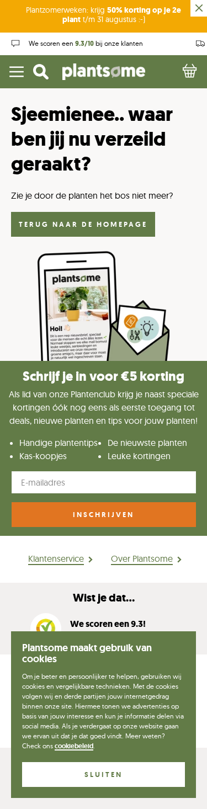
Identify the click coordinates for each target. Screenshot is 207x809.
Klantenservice (56, 558)
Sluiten (103, 774)
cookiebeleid (74, 746)
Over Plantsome (142, 558)
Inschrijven (103, 514)
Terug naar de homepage (83, 224)
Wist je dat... (104, 598)
